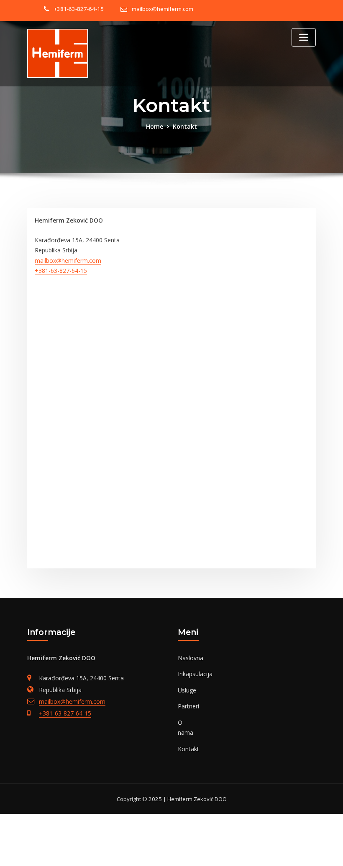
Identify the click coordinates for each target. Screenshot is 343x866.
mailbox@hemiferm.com (162, 9)
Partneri (188, 706)
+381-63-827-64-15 (79, 9)
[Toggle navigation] (304, 37)
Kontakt (185, 126)
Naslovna (190, 658)
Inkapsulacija (195, 674)
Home (154, 126)
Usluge (187, 690)
